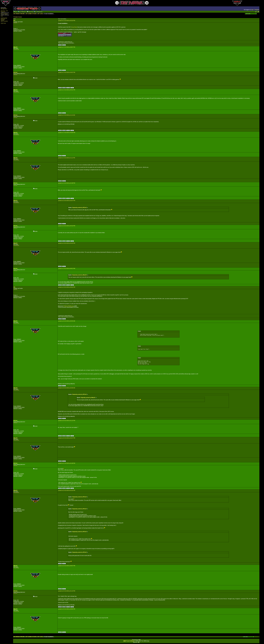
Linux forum (74, 27)
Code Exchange (4, 18)
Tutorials (2, 20)
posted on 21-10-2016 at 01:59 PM (66, 463)
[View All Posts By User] (64, 45)
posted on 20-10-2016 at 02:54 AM (66, 321)
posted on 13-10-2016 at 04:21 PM (66, 89)
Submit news (3, 23)
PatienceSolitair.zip (68, 306)
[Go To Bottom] (258, 13)
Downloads (3, 19)
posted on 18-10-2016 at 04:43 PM (66, 243)
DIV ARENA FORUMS (19, 13)
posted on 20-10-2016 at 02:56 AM (66, 387)
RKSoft (15, 72)
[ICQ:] (72, 87)
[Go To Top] (258, 636)
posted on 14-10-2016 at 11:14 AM (66, 115)
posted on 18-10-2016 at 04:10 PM (66, 225)
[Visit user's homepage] (64, 87)
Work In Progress (4, 13)
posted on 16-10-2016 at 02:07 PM (66, 200)
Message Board (4, 8)
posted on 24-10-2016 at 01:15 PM (66, 591)
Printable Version (17, 17)
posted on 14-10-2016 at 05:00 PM (66, 132)
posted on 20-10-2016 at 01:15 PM (66, 420)
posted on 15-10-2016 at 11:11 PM (66, 157)
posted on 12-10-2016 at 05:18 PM (66, 20)
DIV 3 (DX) (40, 13)
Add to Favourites (4, 21)
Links (2, 15)
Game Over (3, 11)
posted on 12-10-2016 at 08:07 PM (66, 47)
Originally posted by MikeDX (79, 275)
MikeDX (15, 47)
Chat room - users (4, 10)
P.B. (14, 20)
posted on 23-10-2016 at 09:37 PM (66, 565)
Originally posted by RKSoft (79, 207)
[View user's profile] (60, 45)
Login (252, 9)
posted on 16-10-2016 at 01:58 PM (66, 183)
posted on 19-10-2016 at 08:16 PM (66, 287)
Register (257, 9)
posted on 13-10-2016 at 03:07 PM (66, 72)
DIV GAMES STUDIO (31, 13)
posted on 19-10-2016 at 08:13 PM (66, 268)
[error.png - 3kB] (65, 36)
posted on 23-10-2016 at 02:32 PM (66, 490)
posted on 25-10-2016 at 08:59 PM (66, 609)
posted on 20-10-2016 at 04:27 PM (66, 438)
